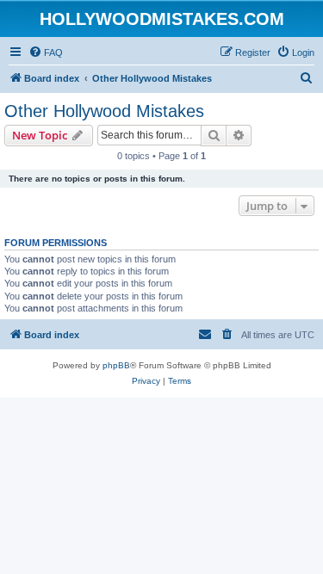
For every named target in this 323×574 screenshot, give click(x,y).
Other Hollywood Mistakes (104, 111)
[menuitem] (45, 52)
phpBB (116, 365)
